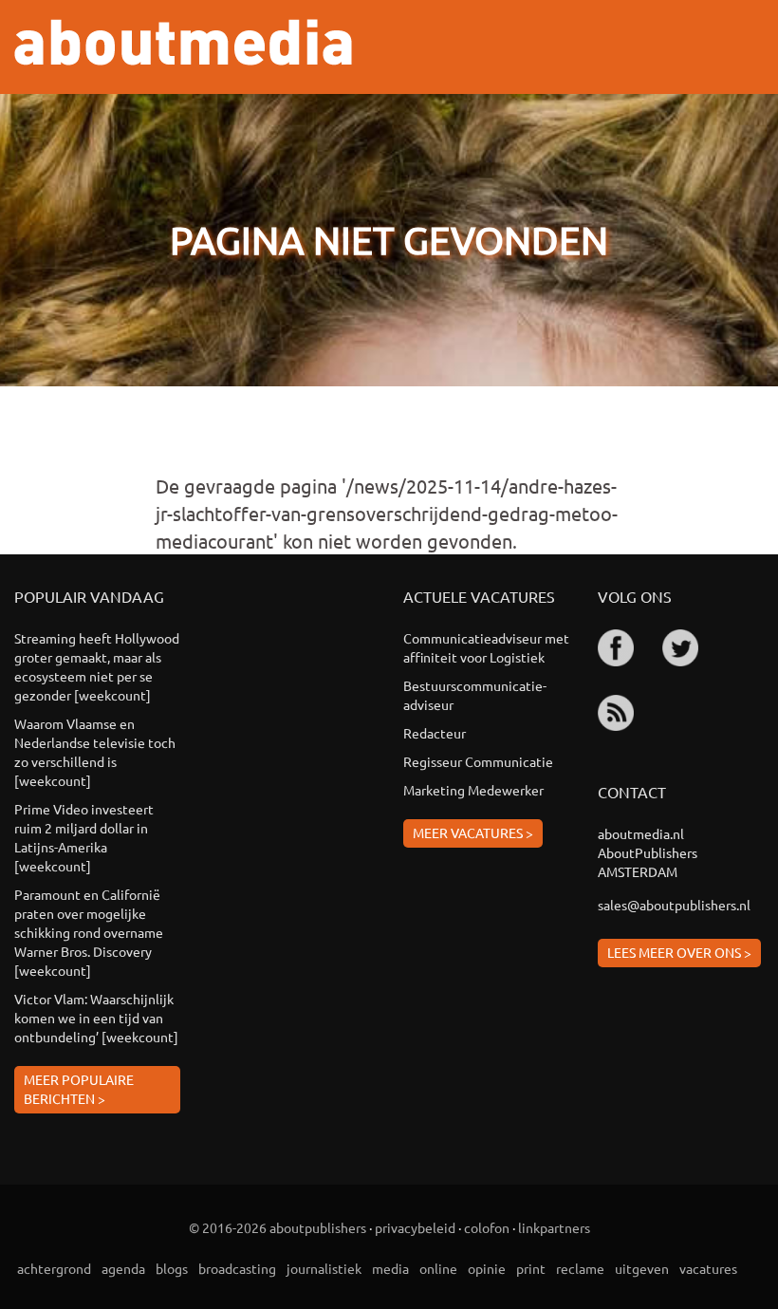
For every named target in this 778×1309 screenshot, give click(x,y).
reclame (580, 1268)
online (438, 1268)
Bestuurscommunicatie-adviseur (474, 695)
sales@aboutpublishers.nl (674, 904)
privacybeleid (415, 1227)
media (390, 1268)
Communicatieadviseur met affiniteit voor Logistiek (486, 647)
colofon (486, 1227)
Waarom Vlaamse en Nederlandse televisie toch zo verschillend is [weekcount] (95, 752)
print (531, 1268)
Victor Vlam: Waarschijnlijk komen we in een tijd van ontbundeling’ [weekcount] (96, 1017)
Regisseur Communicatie (478, 761)
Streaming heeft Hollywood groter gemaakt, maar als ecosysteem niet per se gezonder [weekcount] (96, 666)
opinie (487, 1268)
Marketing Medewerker (473, 789)
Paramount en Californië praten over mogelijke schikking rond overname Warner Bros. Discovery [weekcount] (88, 932)
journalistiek (324, 1268)
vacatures (708, 1268)
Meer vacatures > (473, 832)
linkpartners (554, 1227)
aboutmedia (183, 42)
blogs (172, 1268)
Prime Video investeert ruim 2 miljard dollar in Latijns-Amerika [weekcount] (84, 837)
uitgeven (642, 1268)
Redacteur (434, 732)
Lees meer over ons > (679, 952)
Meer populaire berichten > (79, 1089)
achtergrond (54, 1268)
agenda (123, 1268)
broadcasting (237, 1268)
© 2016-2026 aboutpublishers (277, 1227)
